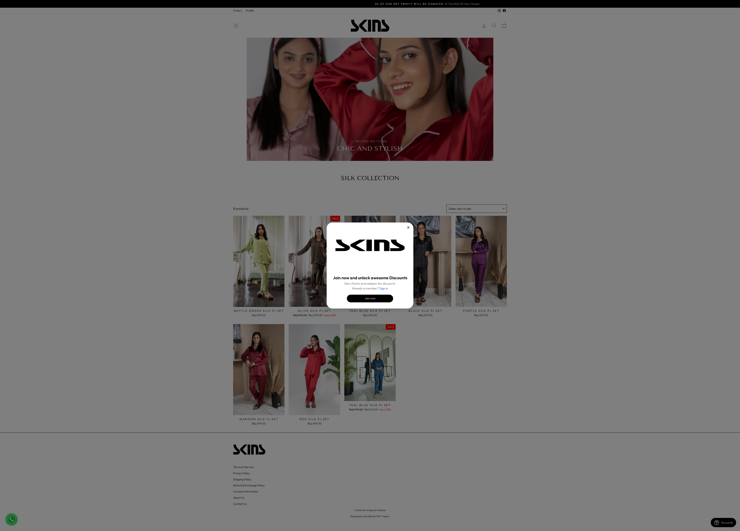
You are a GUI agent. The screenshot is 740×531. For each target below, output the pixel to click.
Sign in (383, 288)
